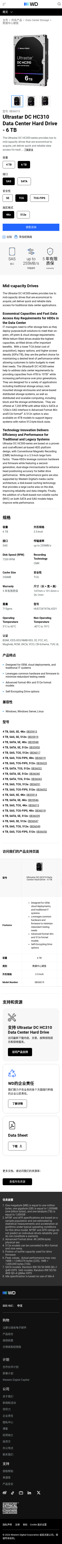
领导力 (7, 1409)
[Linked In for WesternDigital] (30, 1493)
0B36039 (34, 816)
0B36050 (41, 831)
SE (7, 198)
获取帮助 (8, 1471)
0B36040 (34, 773)
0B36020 (41, 763)
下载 (15, 1146)
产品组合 (8, 1334)
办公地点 (8, 1448)
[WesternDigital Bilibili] (21, 1493)
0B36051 (35, 784)
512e (23, 214)
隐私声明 (7, 1524)
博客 (5, 1428)
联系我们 (8, 1454)
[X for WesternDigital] (38, 1493)
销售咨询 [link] (31, 227)
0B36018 (40, 810)
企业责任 (8, 1415)
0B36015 (33, 805)
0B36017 (35, 752)
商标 (25, 1524)
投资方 (7, 1441)
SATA (24, 181)
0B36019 (40, 758)
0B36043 (36, 779)
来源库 (7, 1477)
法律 (17, 1524)
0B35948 (33, 742)
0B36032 (36, 768)
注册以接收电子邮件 (14, 1327)
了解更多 (28, 149)
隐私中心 (8, 1422)
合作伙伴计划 (11, 1367)
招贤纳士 (8, 1435)
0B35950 (34, 747)
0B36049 (35, 826)
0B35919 (33, 737)
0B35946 (33, 800)
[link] (7, 237)
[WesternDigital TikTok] (12, 1493)
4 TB (9, 164)
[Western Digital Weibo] (5, 1493)
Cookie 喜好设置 (38, 1524)
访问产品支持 (20, 1052)
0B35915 (31, 731)
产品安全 (8, 1484)
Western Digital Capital (16, 1379)
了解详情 (17, 1103)
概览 (5, 11)
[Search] (59, 3)
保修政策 (8, 1340)
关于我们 (8, 1396)
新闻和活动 (9, 1402)
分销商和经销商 (12, 1346)
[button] (17, 101)
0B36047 (33, 821)
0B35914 (31, 794)
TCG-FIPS (39, 198)
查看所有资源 (17, 1181)
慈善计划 (8, 1373)
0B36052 (41, 789)
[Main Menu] (4, 4)
